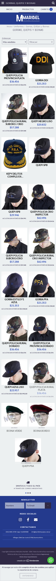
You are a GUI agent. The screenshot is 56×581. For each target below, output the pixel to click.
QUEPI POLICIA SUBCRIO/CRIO (14, 257)
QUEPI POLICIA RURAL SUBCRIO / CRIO (14, 123)
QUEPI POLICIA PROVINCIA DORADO (42, 344)
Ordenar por (6, 38)
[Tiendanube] (28, 561)
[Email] (36, 520)
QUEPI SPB (42, 165)
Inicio (9, 26)
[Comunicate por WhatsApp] (50, 560)
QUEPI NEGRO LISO (41, 121)
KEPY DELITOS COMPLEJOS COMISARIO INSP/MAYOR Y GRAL (14, 175)
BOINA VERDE (14, 430)
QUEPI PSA (28, 466)
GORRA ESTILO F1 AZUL (14, 301)
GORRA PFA (41, 299)
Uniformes (19, 26)
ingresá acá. (45, 554)
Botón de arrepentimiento (28, 557)
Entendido (28, 576)
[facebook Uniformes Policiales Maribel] (28, 520)
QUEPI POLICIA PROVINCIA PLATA (14, 77)
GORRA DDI (41, 80)
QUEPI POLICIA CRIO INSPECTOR (41, 213)
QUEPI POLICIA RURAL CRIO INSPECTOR (41, 257)
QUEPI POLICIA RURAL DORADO (14, 344)
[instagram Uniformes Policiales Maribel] (20, 520)
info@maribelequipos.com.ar (40, 532)
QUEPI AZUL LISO (14, 387)
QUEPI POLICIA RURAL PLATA (41, 388)
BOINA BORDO (41, 430)
